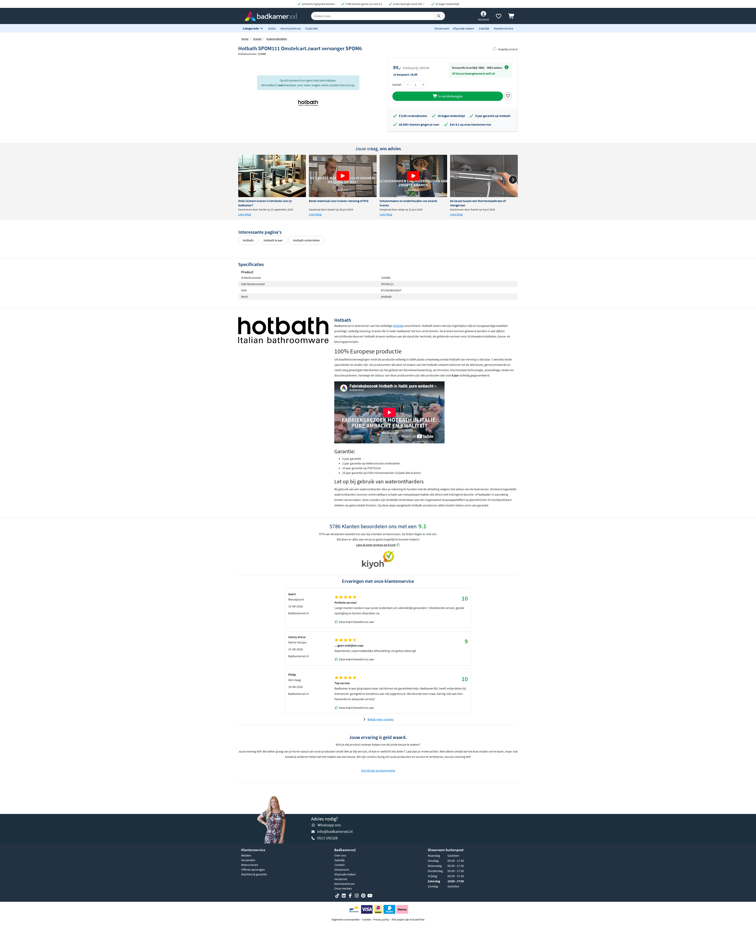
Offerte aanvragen (253, 869)
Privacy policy (381, 919)
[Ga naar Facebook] (350, 896)
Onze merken (343, 888)
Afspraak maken (463, 28)
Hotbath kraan (273, 240)
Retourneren (249, 865)
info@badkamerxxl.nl (335, 831)
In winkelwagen (450, 96)
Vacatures (340, 879)
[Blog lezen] (272, 176)
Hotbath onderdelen (306, 240)
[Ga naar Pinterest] (363, 896)
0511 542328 (327, 837)
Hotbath (248, 240)
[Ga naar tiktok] (337, 896)
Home (244, 39)
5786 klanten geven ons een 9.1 (363, 4)
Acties (272, 28)
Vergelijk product (508, 49)
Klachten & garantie (254, 874)
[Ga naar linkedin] (344, 896)
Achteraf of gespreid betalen (318, 4)
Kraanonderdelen (276, 39)
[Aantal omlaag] (408, 84)
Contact (339, 865)
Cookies (366, 919)
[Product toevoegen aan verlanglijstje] (508, 96)
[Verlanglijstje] (498, 17)
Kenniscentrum (291, 28)
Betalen (246, 855)
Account (483, 19)
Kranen (257, 39)
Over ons (340, 855)
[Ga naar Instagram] (357, 896)
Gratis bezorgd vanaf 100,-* (408, 4)
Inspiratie (311, 28)
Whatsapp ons (329, 824)
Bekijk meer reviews (381, 719)
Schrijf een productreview (378, 770)
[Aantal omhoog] (423, 84)
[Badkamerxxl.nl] (270, 16)
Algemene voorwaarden (346, 919)
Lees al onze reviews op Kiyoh (376, 545)
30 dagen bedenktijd (447, 4)
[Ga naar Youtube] (370, 896)
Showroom (441, 28)
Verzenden (248, 860)
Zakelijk (484, 28)
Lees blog (244, 214)
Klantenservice (503, 28)
